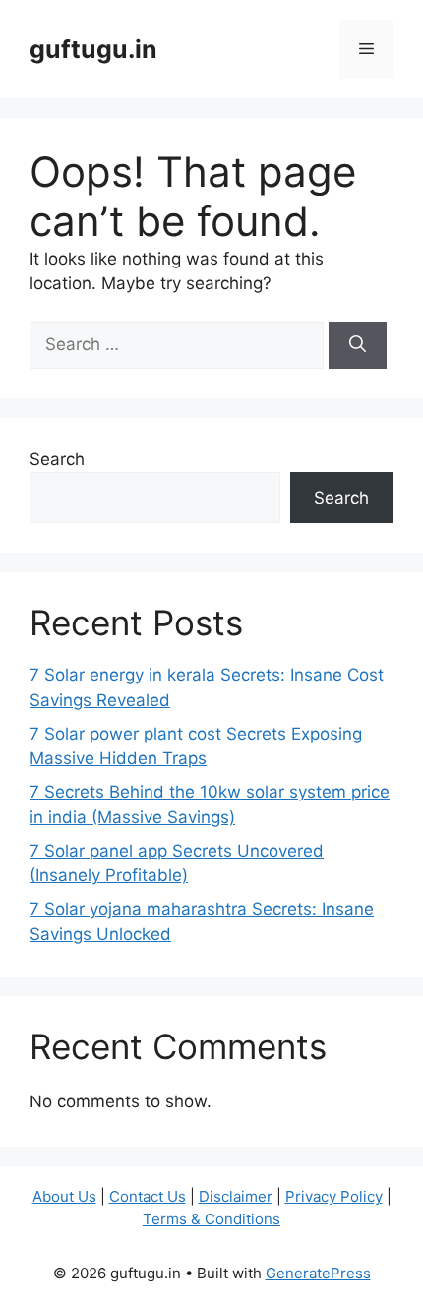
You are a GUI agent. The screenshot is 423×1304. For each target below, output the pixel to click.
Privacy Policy (334, 1196)
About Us (64, 1196)
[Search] (358, 345)
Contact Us (147, 1196)
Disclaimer (235, 1196)
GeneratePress (318, 1273)
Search (57, 459)
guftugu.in (93, 49)
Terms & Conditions (211, 1219)
